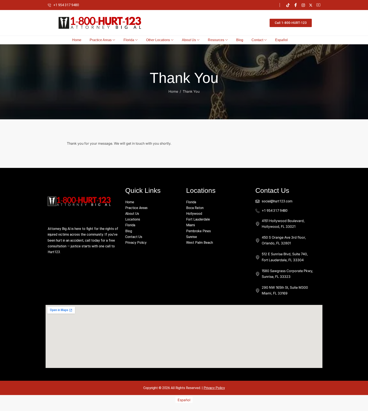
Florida (129, 40)
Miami (190, 225)
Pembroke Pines (198, 231)
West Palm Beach (199, 243)
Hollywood (194, 214)
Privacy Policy (136, 243)
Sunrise (191, 237)
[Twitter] (310, 5)
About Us (189, 40)
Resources (216, 40)
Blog (239, 40)
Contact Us (133, 237)
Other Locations (158, 40)
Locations (132, 219)
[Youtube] (318, 5)
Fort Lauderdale (198, 219)
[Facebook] (296, 5)
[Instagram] (303, 5)
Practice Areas (101, 40)
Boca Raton (195, 208)
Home (76, 40)
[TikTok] (288, 5)
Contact (257, 40)
